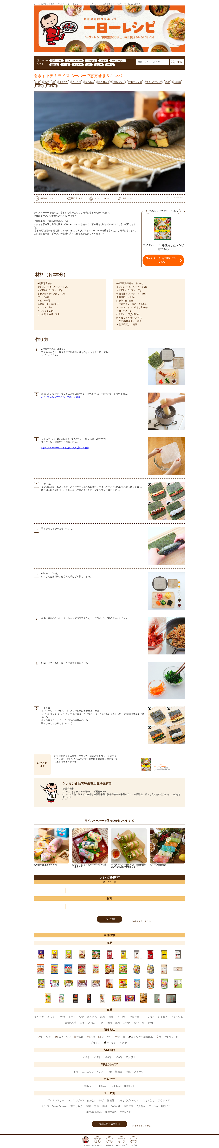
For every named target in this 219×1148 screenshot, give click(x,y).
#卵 (53, 81)
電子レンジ (56, 60)
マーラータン (117, 60)
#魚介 (46, 81)
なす (89, 64)
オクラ (98, 64)
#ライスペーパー (153, 81)
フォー (103, 60)
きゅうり (77, 64)
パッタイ (91, 60)
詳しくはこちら (66, 799)
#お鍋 (167, 81)
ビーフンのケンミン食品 (44, 4)
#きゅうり (76, 81)
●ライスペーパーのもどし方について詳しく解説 (65, 447)
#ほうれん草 (103, 81)
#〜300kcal (51, 86)
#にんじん (89, 81)
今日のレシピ (63, 4)
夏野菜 (54, 64)
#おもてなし (118, 81)
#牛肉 (37, 81)
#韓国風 (177, 81)
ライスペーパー (92, 4)
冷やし (110, 64)
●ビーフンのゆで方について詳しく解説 (60, 397)
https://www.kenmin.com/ (160, 771)
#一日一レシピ (135, 81)
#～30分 (39, 86)
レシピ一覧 (77, 4)
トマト (65, 64)
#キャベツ (63, 81)
